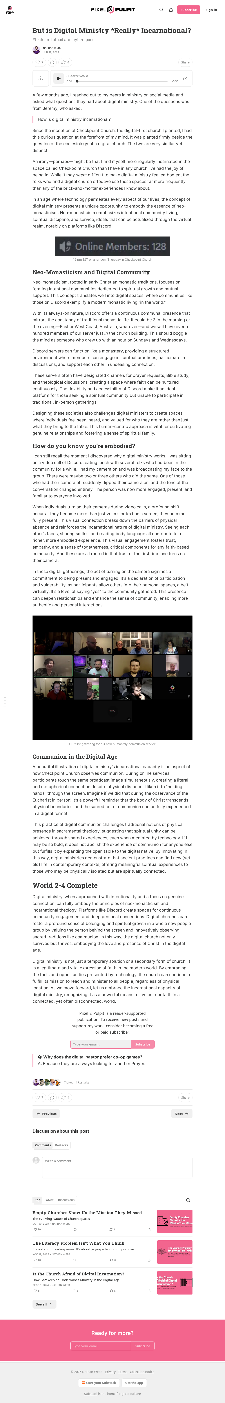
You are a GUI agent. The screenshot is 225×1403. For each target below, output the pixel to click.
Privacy (110, 1372)
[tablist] (52, 1145)
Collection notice (142, 1372)
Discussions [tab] (66, 1200)
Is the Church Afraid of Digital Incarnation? (78, 1274)
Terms (122, 1372)
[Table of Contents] (5, 701)
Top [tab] (37, 1200)
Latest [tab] (49, 1200)
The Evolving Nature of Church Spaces (61, 1218)
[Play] (58, 78)
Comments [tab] (43, 1145)
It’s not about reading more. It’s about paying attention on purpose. (84, 1249)
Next (179, 1113)
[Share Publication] (171, 9)
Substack (90, 1394)
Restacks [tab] (61, 1145)
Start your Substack (101, 1383)
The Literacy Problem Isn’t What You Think (79, 1243)
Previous (49, 1113)
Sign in (211, 9)
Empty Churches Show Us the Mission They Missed (87, 1212)
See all (41, 1304)
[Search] (161, 9)
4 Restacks (82, 1082)
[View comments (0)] (52, 62)
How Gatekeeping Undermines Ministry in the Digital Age (76, 1280)
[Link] (26, 272)
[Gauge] (185, 78)
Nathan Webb (52, 47)
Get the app (134, 1383)
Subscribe (189, 9)
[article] (112, 1221)
